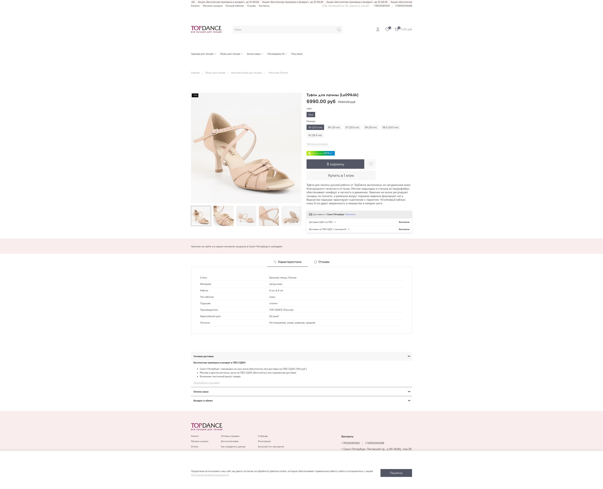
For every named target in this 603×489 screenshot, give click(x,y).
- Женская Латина (277, 72)
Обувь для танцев (230, 53)
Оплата (194, 446)
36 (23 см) (334, 127)
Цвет (309, 108)
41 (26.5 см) (315, 135)
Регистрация (264, 441)
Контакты (264, 5)
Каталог (195, 5)
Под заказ (297, 53)
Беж (310, 114)
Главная (195, 72)
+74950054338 (403, 5)
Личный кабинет (234, 5)
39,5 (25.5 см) (390, 127)
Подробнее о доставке (206, 382)
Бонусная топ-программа (271, 446)
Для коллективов (229, 441)
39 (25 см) (371, 127)
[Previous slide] (196, 148)
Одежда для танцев (202, 53)
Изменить (350, 214)
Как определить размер (233, 446)
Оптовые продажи (230, 436)
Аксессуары (254, 53)
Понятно (396, 473)
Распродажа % (275, 53)
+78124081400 (382, 5)
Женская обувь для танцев (246, 72)
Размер (311, 121)
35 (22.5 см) (315, 127)
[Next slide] (296, 148)
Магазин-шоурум (213, 5)
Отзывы (251, 5)
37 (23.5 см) (352, 127)
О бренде (263, 436)
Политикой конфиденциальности (210, 474)
